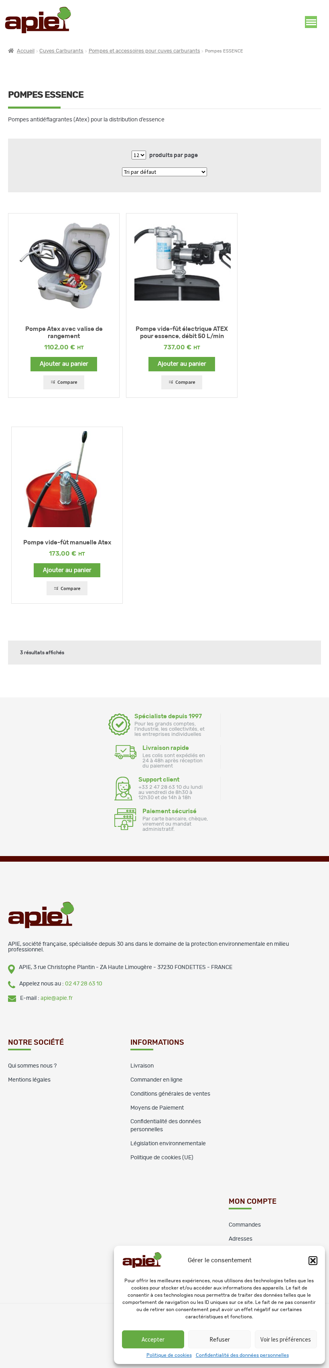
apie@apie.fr (57, 998)
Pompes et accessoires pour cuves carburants (144, 51)
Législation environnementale (168, 1143)
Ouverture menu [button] (311, 22)
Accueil (26, 51)
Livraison (142, 1066)
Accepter (153, 1339)
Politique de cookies (169, 1355)
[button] (313, 1261)
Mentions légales (29, 1080)
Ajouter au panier (64, 364)
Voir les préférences (285, 1339)
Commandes (245, 1225)
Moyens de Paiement (157, 1108)
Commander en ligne (156, 1080)
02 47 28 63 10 (83, 984)
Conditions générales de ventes (170, 1094)
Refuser (219, 1339)
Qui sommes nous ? (32, 1066)
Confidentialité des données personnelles (242, 1355)
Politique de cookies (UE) (161, 1157)
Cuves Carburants (61, 51)
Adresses (240, 1239)
